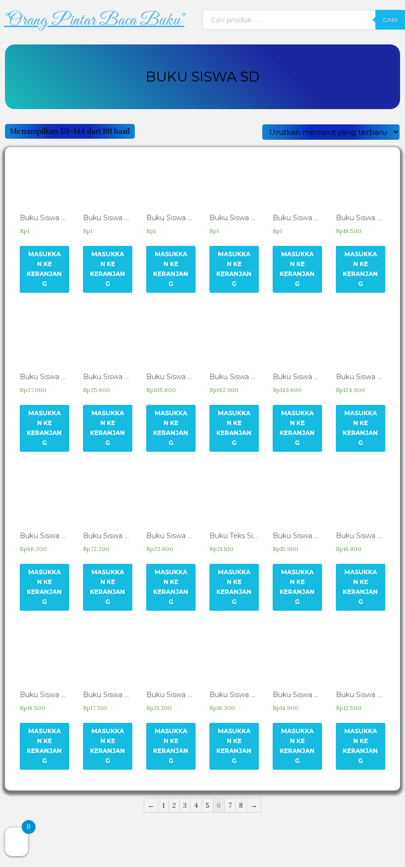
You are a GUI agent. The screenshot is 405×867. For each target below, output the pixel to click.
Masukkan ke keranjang (44, 268)
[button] (94, 21)
